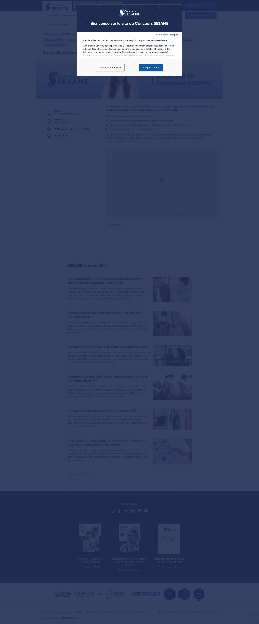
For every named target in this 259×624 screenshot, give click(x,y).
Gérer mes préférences (110, 67)
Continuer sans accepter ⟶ (168, 35)
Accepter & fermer (151, 67)
